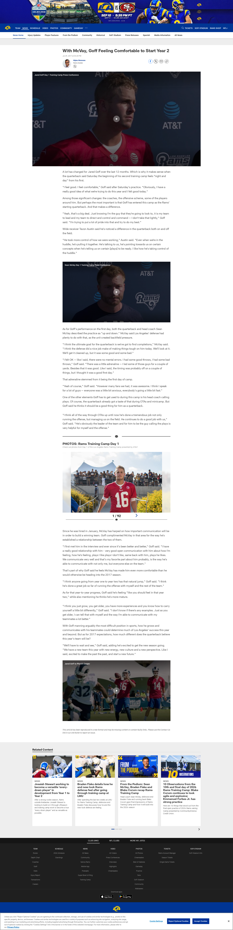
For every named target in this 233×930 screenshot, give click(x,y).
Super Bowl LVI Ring (85, 875)
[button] (116, 119)
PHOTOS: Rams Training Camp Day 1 (91, 444)
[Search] (183, 28)
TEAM (35, 849)
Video (113, 849)
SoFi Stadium (139, 880)
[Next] (136, 515)
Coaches (35, 862)
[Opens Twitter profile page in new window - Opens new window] (75, 66)
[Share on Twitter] (156, 63)
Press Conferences (113, 857)
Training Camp (85, 880)
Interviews (113, 862)
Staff (35, 866)
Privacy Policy (13, 927)
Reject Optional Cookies (179, 921)
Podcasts (85, 871)
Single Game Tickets (167, 862)
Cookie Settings (156, 921)
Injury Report (35, 875)
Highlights (113, 866)
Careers (35, 884)
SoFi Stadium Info (195, 853)
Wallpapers (139, 888)
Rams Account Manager (167, 853)
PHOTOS (139, 849)
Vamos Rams (85, 862)
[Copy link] (167, 61)
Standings (59, 857)
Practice (139, 871)
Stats (35, 871)
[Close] (229, 921)
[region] (116, 921)
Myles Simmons (79, 60)
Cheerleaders (113, 871)
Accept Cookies (200, 921)
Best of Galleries (139, 862)
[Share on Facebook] (150, 63)
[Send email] (161, 63)
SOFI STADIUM (195, 849)
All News (85, 853)
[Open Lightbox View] (116, 488)
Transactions (35, 880)
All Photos (139, 853)
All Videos (113, 853)
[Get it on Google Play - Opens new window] (125, 898)
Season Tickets (167, 857)
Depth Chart (35, 857)
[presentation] (199, 829)
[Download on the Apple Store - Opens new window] (107, 897)
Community (85, 857)
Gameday (139, 866)
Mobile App (85, 866)
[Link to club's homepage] (7, 28)
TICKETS (167, 849)
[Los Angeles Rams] (116, 909)
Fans (139, 875)
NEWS (85, 849)
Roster (35, 853)
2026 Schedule (59, 853)
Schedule (59, 849)
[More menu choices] (86, 28)
